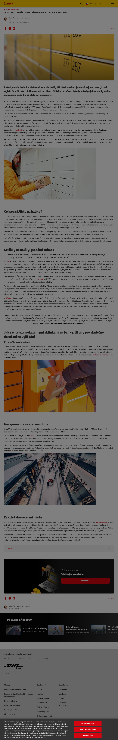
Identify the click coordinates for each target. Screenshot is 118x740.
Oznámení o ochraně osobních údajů (22, 737)
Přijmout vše (88, 735)
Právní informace (40, 737)
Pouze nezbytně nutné (88, 729)
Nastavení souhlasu (88, 723)
